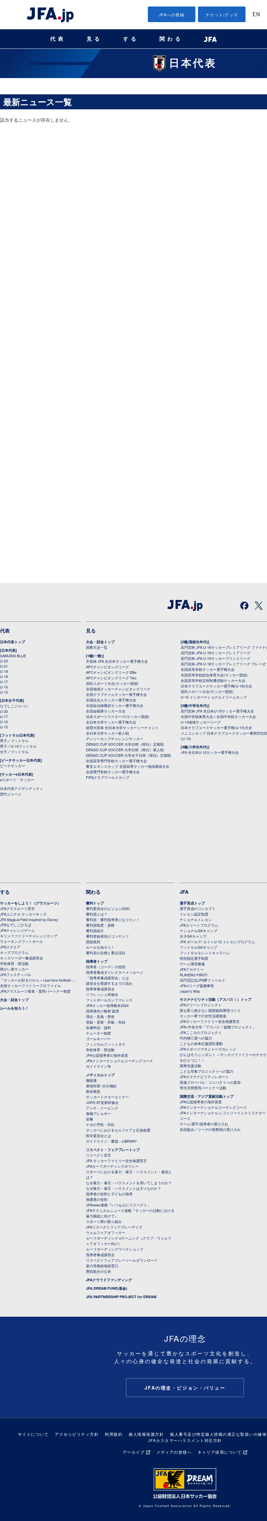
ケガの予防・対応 (100, 1124)
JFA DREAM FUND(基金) (106, 1288)
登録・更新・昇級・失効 (105, 1022)
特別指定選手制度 (194, 958)
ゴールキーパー (98, 1038)
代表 (58, 39)
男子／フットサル (14, 740)
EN (256, 15)
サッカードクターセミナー (107, 1096)
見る (94, 39)
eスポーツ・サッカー (17, 779)
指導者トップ (96, 961)
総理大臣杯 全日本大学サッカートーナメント (122, 727)
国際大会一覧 (96, 647)
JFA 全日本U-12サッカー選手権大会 (210, 752)
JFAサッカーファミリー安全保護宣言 (210, 1021)
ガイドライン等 (98, 1066)
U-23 (4, 660)
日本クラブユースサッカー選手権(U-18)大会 (216, 685)
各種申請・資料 (98, 1027)
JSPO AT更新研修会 (102, 1102)
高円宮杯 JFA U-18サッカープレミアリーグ (215, 652)
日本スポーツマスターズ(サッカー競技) (117, 716)
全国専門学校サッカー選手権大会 (113, 771)
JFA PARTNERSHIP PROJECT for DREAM (121, 1296)
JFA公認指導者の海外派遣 (107, 1055)
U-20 (4, 711)
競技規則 (93, 941)
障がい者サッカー (14, 968)
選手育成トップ (192, 903)
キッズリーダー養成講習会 (21, 957)
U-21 (4, 666)
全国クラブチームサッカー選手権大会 (116, 694)
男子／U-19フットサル (18, 746)
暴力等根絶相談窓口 (102, 1265)
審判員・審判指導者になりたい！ (113, 919)
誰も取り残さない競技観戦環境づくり (210, 1010)
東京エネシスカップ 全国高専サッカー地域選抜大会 (127, 766)
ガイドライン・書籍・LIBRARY (111, 1141)
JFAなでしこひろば (15, 924)
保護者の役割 (96, 1199)
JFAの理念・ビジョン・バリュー (185, 1387)
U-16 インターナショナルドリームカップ (214, 696)
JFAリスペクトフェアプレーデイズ (114, 1226)
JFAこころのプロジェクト (201, 1032)
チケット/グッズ (222, 14)
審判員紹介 (95, 930)
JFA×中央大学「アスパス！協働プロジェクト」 (218, 1026)
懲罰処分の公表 (98, 1271)
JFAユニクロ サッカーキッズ (23, 914)
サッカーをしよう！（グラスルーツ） (30, 903)
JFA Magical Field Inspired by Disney (29, 919)
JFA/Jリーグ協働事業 (197, 985)
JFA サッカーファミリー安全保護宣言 (116, 1160)
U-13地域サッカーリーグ (201, 722)
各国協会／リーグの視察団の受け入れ (210, 1129)
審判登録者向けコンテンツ (107, 936)
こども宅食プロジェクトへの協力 (206, 1071)
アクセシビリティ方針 (77, 1434)
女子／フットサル (14, 751)
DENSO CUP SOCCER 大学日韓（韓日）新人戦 (125, 749)
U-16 (4, 686)
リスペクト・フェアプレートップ (113, 1149)
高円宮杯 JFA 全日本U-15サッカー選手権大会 (217, 710)
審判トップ (95, 903)
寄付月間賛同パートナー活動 (203, 1087)
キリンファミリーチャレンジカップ (28, 935)
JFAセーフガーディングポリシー (112, 1166)
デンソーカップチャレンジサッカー (114, 738)
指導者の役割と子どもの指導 (109, 1193)
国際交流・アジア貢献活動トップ (206, 1096)
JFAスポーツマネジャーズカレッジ (208, 1049)
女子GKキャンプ (193, 936)
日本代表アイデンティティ (21, 788)
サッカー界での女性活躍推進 (203, 1015)
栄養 (89, 1118)
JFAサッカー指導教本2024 (107, 1005)
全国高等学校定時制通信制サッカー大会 (213, 680)
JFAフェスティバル (15, 974)
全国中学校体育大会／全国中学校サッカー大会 (218, 716)
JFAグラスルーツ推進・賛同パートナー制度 (35, 991)
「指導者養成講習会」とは (107, 977)
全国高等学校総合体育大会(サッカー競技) (214, 674)
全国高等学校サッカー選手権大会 (207, 669)
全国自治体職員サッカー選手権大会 (114, 705)
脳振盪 (91, 1080)
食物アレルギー (98, 1113)
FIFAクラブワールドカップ (107, 777)
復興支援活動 (190, 1065)
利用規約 (113, 1434)
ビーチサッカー (12, 765)
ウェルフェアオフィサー (105, 1232)
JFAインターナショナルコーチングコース (119, 1060)
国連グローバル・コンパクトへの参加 (210, 1082)
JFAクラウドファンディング (109, 1279)
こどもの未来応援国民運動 (201, 1043)
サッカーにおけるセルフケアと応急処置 (118, 1130)
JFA (184, 891)
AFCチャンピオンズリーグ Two (111, 677)
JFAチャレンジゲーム (17, 930)
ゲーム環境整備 (192, 963)
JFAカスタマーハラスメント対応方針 (185, 1440)
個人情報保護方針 (146, 1434)
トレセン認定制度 (194, 914)
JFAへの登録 (172, 14)
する (131, 39)
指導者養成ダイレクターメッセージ (114, 972)
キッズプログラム (14, 952)
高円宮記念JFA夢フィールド (202, 980)
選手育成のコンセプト (198, 908)
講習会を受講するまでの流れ (109, 983)
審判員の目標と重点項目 (105, 952)
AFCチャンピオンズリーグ (107, 666)
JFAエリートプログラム (199, 925)
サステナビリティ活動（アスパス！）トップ (215, 999)
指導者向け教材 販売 (102, 1010)
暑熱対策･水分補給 (101, 1085)
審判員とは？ (96, 914)
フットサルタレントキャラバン (205, 952)
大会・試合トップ (100, 641)
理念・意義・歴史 (100, 1016)
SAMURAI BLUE (13, 655)
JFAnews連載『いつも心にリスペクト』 (118, 1204)
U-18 (4, 676)
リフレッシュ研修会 (102, 994)
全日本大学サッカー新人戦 (107, 733)
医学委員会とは (98, 1135)
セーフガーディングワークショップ (114, 1249)
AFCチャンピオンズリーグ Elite (111, 672)
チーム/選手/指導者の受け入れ (204, 1123)
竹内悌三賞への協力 (196, 1037)
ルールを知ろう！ (14, 1008)
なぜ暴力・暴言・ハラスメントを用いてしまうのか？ (129, 1182)
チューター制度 (98, 1033)
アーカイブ (134, 1452)
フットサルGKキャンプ (198, 947)
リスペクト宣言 (98, 1155)
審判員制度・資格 (100, 925)
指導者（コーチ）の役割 (105, 966)
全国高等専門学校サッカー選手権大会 (116, 760)
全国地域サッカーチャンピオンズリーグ (118, 688)
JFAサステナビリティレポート (204, 1076)
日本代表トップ (12, 641)
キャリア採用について (220, 1452)
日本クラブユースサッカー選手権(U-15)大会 (216, 727)
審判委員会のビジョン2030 (108, 908)
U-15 (4, 692)
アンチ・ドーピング (102, 1107)
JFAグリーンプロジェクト (201, 1004)
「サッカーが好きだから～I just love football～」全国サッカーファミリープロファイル (38, 982)
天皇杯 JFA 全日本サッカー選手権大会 (117, 661)
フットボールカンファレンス (109, 999)
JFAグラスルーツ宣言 (17, 908)
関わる (171, 39)
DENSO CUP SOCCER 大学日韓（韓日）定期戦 (125, 744)
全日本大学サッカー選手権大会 (111, 722)
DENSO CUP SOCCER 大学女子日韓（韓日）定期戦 (128, 755)
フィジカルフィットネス (105, 1044)
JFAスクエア (10, 946)
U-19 (4, 671)
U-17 (4, 681)
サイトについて (33, 1434)
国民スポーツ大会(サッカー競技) (112, 683)
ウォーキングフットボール (21, 941)
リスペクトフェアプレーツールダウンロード (122, 1260)
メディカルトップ (100, 1074)
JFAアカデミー (192, 969)
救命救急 (93, 1091)
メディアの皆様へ (173, 1452)
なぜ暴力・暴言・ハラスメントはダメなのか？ (123, 1188)
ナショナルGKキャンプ (198, 930)
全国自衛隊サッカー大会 (105, 710)
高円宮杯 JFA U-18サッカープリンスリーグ (215, 658)
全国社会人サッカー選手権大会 (111, 699)
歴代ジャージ (10, 793)
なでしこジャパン (14, 705)
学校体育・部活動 (14, 963)
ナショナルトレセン (196, 919)
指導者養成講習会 (100, 988)
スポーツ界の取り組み (104, 1221)
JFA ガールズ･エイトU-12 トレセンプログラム (217, 941)
